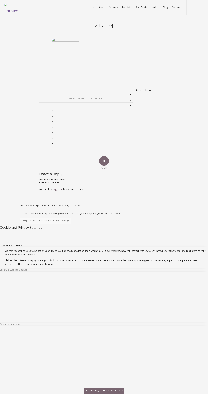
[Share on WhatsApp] (56, 111)
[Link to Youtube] (196, 7)
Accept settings (29, 220)
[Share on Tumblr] (56, 127)
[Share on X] (134, 100)
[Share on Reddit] (56, 138)
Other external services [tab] (12, 324)
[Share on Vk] (56, 132)
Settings (65, 220)
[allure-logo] (12, 9)
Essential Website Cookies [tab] (13, 269)
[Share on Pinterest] (56, 116)
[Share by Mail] (56, 143)
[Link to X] (201, 7)
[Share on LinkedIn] (56, 121)
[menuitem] (91, 7)
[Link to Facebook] (191, 7)
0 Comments (96, 98)
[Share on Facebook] (134, 94)
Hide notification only (49, 220)
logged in (58, 189)
